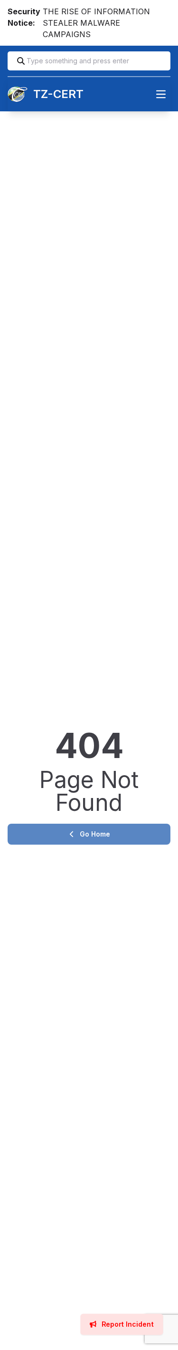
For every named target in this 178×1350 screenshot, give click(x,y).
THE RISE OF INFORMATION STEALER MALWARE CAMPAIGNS (96, 23)
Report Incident (126, 1324)
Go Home (95, 834)
